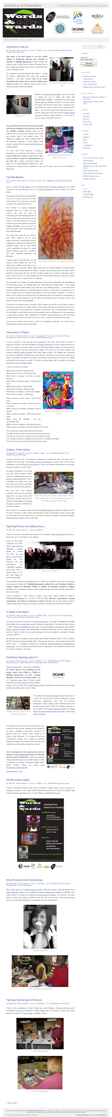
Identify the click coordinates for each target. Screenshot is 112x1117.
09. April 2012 (10, 783)
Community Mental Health (56, 50)
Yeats (8, 182)
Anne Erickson (56, 615)
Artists (22, 40)
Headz (17, 575)
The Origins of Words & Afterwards (39, 462)
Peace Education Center (14, 337)
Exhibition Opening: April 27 (22, 657)
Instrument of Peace (17, 332)
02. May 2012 (10, 530)
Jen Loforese (66, 883)
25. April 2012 (10, 615)
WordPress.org (88, 197)
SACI (22, 52)
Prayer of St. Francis (29, 337)
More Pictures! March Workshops (24, 880)
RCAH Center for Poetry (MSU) (93, 173)
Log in (85, 189)
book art (53, 336)
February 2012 (87, 124)
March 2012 (87, 122)
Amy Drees (65, 783)
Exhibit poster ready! (17, 780)
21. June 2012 (10, 50)
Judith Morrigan (55, 1003)
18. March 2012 (11, 1003)
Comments (88, 194)
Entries (87, 191)
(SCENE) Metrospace (45, 189)
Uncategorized (41, 336)
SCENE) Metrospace (24, 62)
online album (28, 1013)
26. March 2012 (11, 883)
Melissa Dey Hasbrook (90, 97)
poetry (70, 181)
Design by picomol (83, 1115)
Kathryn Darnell (88, 160)
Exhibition (40, 50)
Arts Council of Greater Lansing (93, 158)
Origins (30, 40)
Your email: (84, 57)
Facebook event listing (18, 680)
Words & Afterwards (59, 187)
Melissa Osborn (53, 662)
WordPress (102, 1115)
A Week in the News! (17, 612)
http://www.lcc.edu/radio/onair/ (16, 767)
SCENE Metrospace (89, 179)
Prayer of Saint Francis (51, 347)
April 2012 (86, 119)
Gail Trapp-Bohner (55, 883)
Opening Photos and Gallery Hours (25, 526)
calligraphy (49, 181)
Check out (20, 1010)
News (45, 615)
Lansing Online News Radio (24, 754)
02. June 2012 (10, 336)
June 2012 (86, 113)
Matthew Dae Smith (32, 617)
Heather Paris (29, 662)
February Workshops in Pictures (24, 1000)
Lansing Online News (18, 617)
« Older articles (11, 1103)
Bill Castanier (66, 661)
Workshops (41, 883)
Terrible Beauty (15, 177)
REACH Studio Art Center (45, 337)
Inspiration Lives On (17, 47)
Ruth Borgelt (16, 52)
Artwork (38, 181)
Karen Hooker (64, 1003)
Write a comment (22, 50)
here (42, 765)
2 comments (20, 453)
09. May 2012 (10, 453)
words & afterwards (22, 6)
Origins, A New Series (18, 449)
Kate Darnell (58, 181)
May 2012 (86, 116)
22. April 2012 (10, 661)
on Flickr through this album (46, 895)
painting (65, 181)
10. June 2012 (10, 181)
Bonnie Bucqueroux (12, 662)
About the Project (11, 40)
